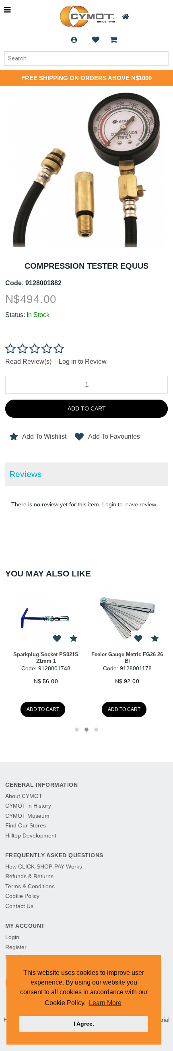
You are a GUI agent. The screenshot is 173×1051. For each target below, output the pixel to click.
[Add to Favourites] (73, 639)
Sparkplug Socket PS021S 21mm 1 (45, 657)
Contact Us (19, 906)
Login (74, 40)
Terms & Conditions (30, 886)
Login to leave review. (129, 504)
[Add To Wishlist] (57, 639)
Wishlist (96, 40)
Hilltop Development (30, 835)
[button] (77, 730)
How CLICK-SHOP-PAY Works (43, 866)
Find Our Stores (25, 825)
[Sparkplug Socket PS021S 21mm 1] (45, 617)
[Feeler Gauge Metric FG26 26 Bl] (127, 617)
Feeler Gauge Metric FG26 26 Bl (127, 657)
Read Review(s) (28, 361)
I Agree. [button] (84, 1023)
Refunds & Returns (29, 876)
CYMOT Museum (27, 816)
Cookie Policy (22, 896)
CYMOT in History (28, 805)
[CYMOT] (87, 16)
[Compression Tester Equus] (86, 95)
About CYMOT (23, 796)
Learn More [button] (105, 1002)
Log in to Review (83, 361)
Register (16, 947)
